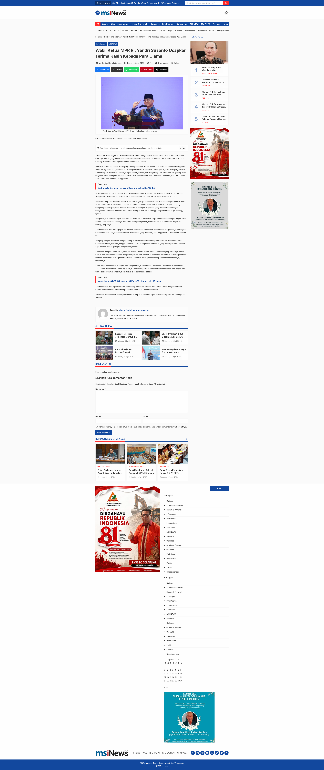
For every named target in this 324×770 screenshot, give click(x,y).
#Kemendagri (166, 31)
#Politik (134, 31)
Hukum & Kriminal (139, 24)
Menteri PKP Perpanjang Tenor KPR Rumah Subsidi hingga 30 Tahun (214, 107)
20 (173, 677)
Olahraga (228, 24)
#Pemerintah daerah (149, 31)
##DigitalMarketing (225, 31)
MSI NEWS (205, 24)
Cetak (176, 63)
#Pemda (178, 31)
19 (170, 677)
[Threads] (202, 753)
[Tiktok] (217, 753)
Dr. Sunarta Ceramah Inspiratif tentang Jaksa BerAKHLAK (127, 188)
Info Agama (154, 24)
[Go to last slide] (183, 439)
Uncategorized (172, 572)
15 (178, 673)
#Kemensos (190, 31)
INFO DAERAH (154, 753)
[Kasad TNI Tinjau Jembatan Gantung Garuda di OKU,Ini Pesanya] (104, 338)
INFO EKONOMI (168, 753)
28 (176, 681)
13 (173, 673)
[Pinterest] (226, 753)
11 (167, 673)
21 (176, 677)
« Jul (166, 688)
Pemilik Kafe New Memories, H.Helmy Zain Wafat (213, 82)
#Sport (125, 31)
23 (181, 677)
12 (170, 673)
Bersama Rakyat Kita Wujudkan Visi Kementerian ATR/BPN (212, 70)
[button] (226, 3)
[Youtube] (207, 753)
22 (179, 677)
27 (173, 681)
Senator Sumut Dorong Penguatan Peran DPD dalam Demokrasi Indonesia (143, 3)
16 (181, 673)
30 (181, 681)
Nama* (98, 416)
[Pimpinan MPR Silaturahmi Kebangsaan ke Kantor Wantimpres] (173, 454)
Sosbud (169, 567)
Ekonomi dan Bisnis (119, 24)
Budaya (105, 24)
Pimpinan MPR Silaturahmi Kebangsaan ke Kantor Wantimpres (172, 473)
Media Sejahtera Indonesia (134, 310)
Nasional (217, 24)
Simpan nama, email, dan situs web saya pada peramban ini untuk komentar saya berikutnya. (142, 427)
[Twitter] (212, 753)
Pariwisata (170, 554)
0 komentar (163, 63)
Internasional (181, 24)
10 (165, 673)
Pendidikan (171, 558)
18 (168, 677)
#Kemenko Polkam (206, 31)
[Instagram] (198, 753)
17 (165, 677)
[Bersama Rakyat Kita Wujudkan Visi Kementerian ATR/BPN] (209, 52)
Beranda (136, 753)
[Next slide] (186, 439)
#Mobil (116, 31)
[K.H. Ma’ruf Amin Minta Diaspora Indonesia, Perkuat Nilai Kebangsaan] (142, 454)
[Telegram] (222, 753)
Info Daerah (167, 24)
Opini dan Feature (173, 545)
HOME (144, 753)
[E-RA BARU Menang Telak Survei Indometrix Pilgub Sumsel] (110, 454)
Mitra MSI (194, 24)
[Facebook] (193, 753)
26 (171, 681)
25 (168, 681)
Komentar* (100, 389)
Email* (146, 416)
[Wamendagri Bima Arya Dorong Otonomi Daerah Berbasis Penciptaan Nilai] (151, 353)
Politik (99, 467)
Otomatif (170, 549)
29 (179, 681)
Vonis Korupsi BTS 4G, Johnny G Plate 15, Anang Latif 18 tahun (129, 281)
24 (165, 681)
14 (176, 673)
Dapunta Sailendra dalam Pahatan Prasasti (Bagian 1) (214, 119)
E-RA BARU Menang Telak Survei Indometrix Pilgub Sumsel (109, 473)
